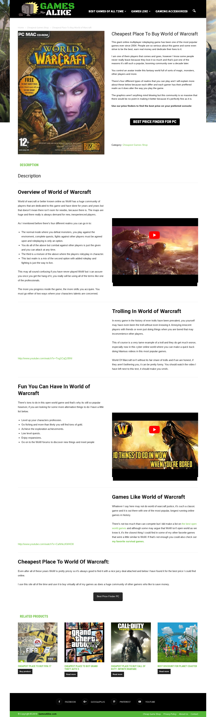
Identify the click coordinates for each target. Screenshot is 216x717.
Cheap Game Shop (152, 714)
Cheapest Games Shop (38, 27)
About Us (183, 714)
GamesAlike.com (47, 713)
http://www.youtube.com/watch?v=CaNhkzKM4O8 (46, 544)
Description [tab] (29, 165)
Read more (71, 674)
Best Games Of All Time (106, 11)
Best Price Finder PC (108, 596)
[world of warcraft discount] (155, 121)
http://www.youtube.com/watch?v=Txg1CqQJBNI (45, 358)
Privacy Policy (170, 714)
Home (21, 27)
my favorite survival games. (128, 541)
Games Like (139, 11)
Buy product (25, 671)
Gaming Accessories (171, 11)
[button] (194, 11)
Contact (194, 714)
